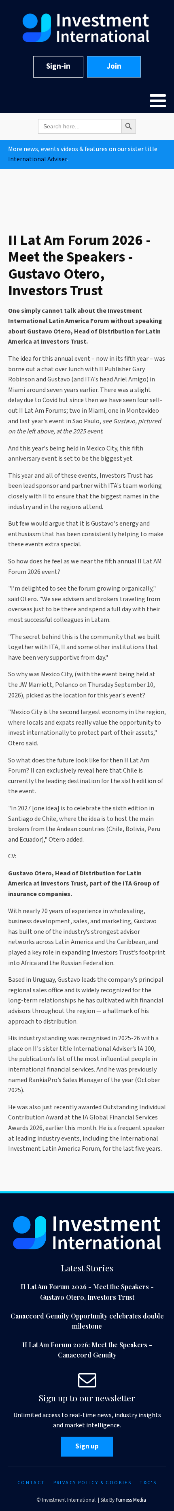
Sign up (87, 1446)
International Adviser (37, 159)
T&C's (148, 1482)
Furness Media (131, 1500)
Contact (31, 1482)
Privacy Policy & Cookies (92, 1482)
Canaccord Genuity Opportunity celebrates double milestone (87, 1321)
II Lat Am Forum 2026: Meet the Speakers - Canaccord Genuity (87, 1349)
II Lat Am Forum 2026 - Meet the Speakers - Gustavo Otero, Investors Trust (87, 1291)
